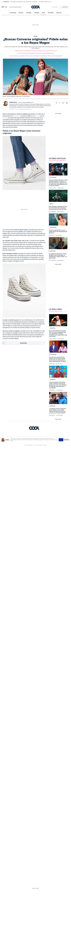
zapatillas (5, 118)
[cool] (35, 7)
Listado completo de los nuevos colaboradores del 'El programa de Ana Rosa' (58, 231)
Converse (37, 116)
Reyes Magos (16, 116)
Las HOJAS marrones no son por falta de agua (48, 1)
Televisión (50, 12)
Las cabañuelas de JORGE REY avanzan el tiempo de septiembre (23, 1)
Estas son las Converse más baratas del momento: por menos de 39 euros (36, 50)
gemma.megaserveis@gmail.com (26, 102)
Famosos (36, 12)
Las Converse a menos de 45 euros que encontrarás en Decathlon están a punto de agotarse (36, 56)
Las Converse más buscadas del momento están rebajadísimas (36, 53)
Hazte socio (65, 7)
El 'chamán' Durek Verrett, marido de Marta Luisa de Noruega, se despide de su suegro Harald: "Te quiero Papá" (57, 256)
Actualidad (13, 12)
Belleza (21, 12)
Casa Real (29, 12)
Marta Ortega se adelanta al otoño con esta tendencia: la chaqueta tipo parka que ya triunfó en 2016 (58, 208)
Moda (43, 12)
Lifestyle (59, 12)
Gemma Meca (13, 102)
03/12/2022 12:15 (12, 109)
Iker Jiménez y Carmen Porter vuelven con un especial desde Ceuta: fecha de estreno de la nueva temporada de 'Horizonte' (57, 359)
